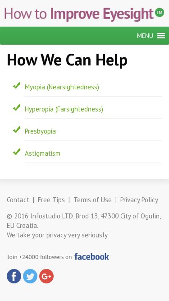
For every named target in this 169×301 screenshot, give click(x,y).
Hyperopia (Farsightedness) (64, 109)
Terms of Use (92, 199)
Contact (18, 199)
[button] (145, 36)
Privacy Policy (139, 199)
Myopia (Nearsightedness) (62, 87)
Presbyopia (40, 131)
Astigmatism (42, 153)
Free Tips (51, 199)
